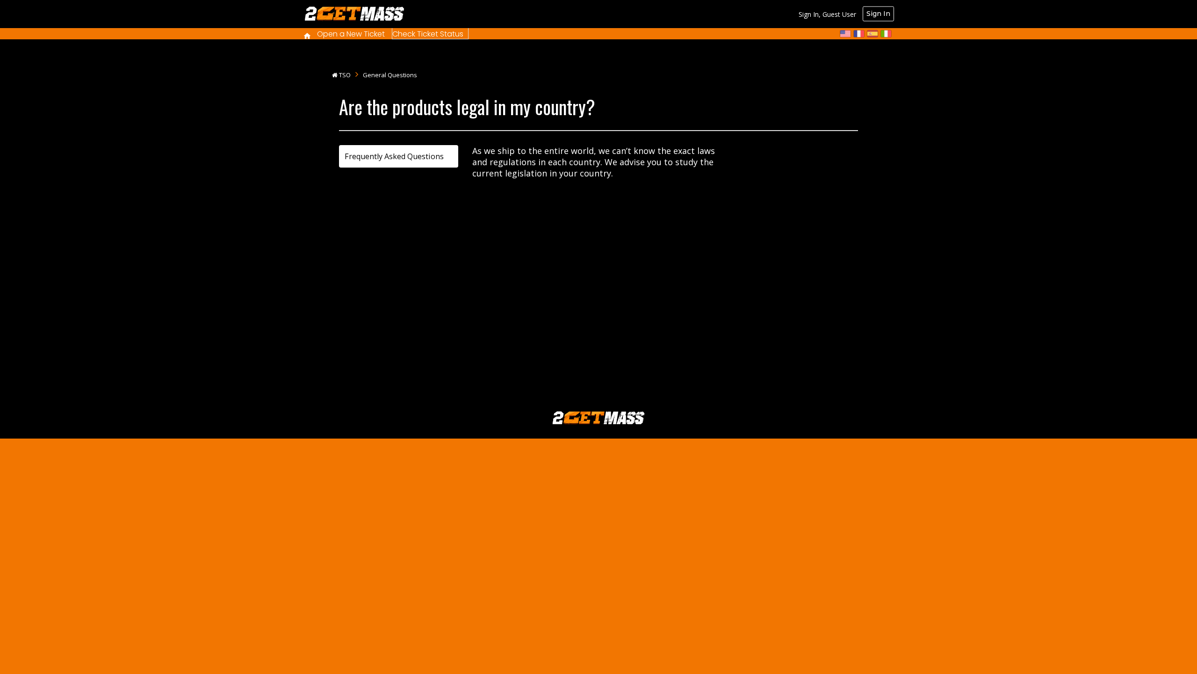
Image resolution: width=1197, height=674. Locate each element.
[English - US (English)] (845, 33)
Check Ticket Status (427, 34)
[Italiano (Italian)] (886, 33)
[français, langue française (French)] (859, 33)
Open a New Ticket (351, 34)
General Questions (390, 75)
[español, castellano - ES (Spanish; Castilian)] (872, 33)
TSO (345, 75)
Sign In (878, 13)
